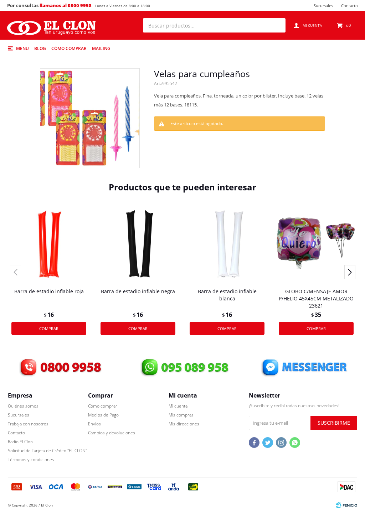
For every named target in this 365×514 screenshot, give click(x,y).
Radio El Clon (20, 442)
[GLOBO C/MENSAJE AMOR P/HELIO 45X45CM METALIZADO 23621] (316, 243)
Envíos (94, 424)
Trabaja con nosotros (28, 424)
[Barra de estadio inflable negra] (138, 243)
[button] (277, 25)
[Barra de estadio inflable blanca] (227, 243)
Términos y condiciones (31, 459)
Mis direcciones (184, 424)
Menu (22, 48)
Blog (40, 48)
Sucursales (323, 5)
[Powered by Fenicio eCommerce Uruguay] (346, 505)
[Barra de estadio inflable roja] (49, 243)
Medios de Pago (103, 415)
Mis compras (181, 415)
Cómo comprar (69, 48)
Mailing (101, 48)
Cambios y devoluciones (111, 433)
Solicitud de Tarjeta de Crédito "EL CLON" (47, 451)
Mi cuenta (178, 406)
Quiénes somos (23, 406)
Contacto (349, 5)
